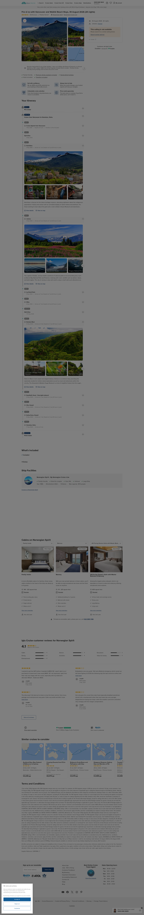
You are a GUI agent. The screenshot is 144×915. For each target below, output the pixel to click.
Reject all (17, 904)
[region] (17, 898)
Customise (17, 908)
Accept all (17, 899)
